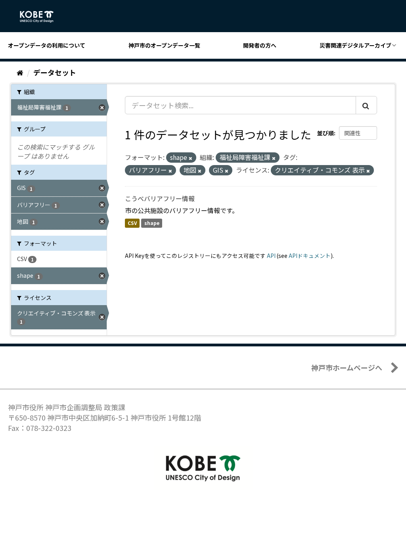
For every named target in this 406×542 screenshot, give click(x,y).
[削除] (190, 158)
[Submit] (366, 105)
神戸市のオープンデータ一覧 (164, 45)
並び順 (325, 133)
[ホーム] (20, 72)
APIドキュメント (310, 255)
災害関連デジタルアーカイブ (355, 45)
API (271, 255)
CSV (132, 223)
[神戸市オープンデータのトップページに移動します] (41, 17)
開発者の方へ (259, 45)
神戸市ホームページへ (346, 367)
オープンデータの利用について (46, 45)
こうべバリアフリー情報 (160, 198)
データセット (54, 72)
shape (151, 223)
